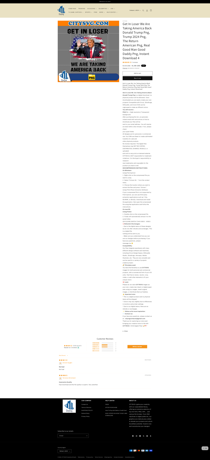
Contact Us (84, 404)
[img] (63, 360)
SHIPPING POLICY (87, 410)
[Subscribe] (87, 436)
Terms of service (99, 457)
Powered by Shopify (71, 457)
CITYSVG (64, 457)
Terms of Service (86, 407)
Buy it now (137, 78)
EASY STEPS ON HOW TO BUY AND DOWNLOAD (116, 414)
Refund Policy (85, 413)
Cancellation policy (129, 457)
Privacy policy (89, 457)
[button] (92, 8)
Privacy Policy (85, 416)
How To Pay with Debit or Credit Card (116, 410)
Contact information (118, 457)
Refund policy (81, 457)
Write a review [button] (137, 346)
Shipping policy (108, 457)
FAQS (107, 404)
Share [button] (126, 331)
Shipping (125, 68)
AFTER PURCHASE (111, 407)
